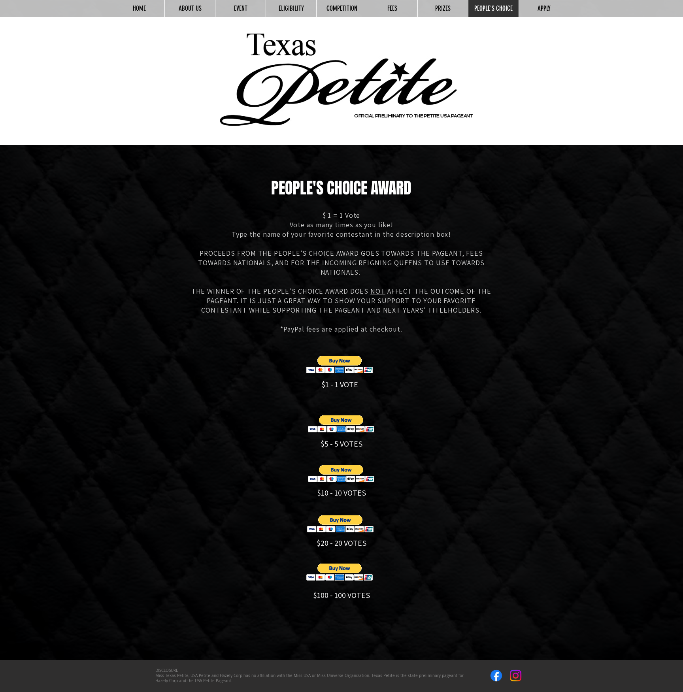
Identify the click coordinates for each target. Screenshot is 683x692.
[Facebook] (496, 675)
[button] (340, 364)
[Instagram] (515, 675)
